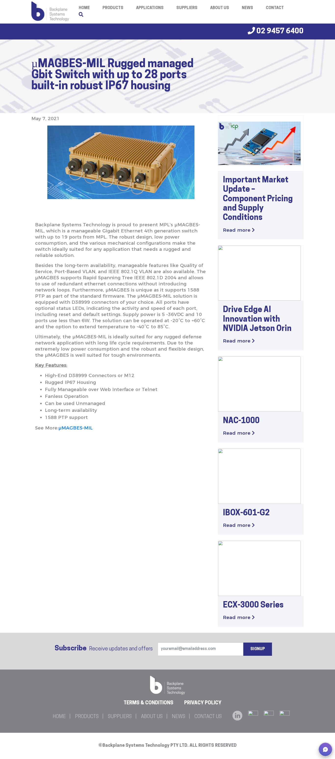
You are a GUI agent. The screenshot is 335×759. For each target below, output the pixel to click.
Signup (257, 649)
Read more (237, 230)
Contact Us (208, 716)
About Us (219, 8)
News (247, 8)
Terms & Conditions (148, 703)
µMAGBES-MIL (75, 428)
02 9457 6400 (279, 31)
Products (113, 8)
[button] (325, 749)
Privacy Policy (202, 703)
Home (59, 716)
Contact (275, 8)
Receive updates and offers (104, 648)
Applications (150, 8)
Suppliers (186, 8)
